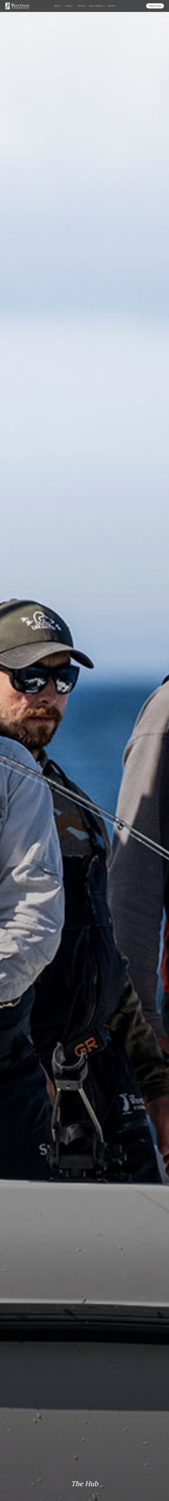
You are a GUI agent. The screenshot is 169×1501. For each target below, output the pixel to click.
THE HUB (80, 6)
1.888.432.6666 (155, 6)
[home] (17, 6)
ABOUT (57, 6)
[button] (57, 6)
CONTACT (112, 6)
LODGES (68, 6)
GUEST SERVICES (96, 6)
